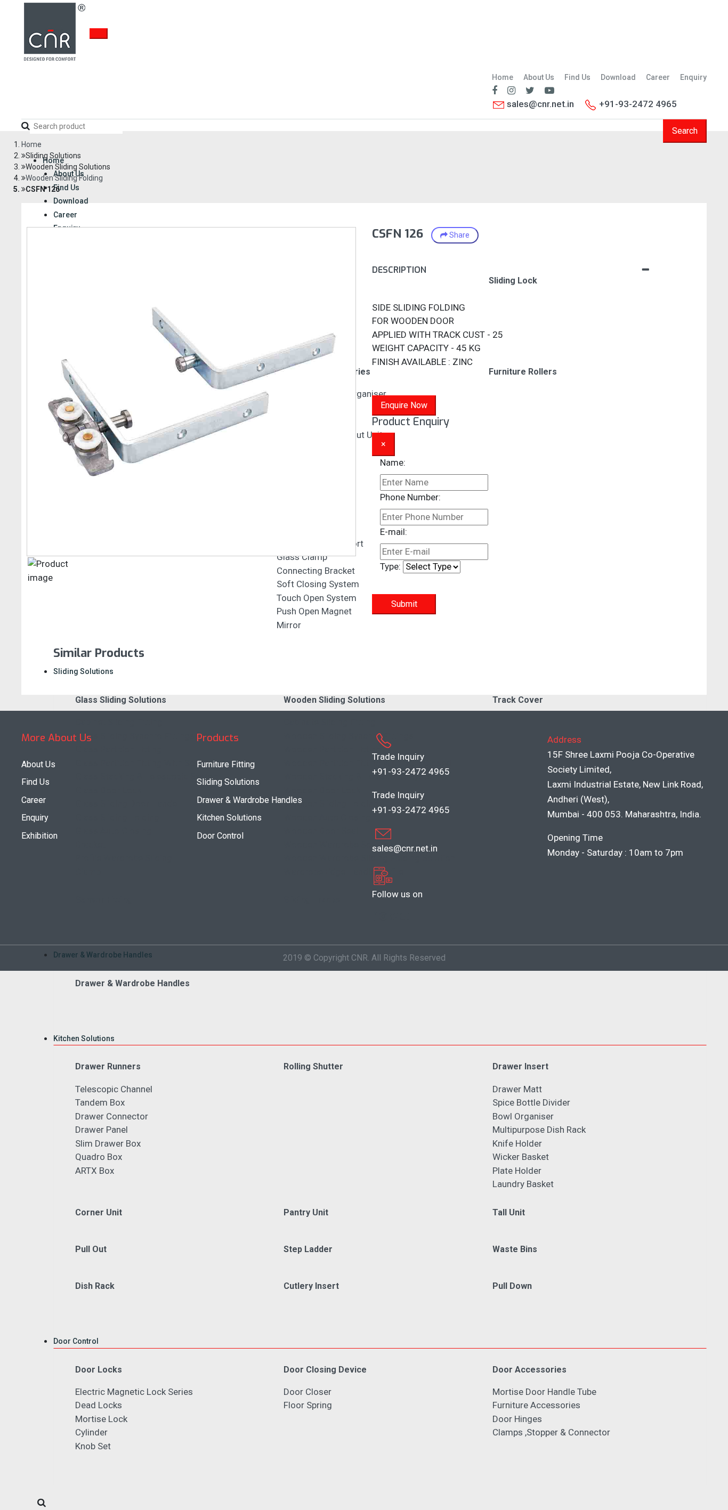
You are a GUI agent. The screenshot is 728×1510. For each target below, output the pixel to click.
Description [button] (399, 269)
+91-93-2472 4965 (411, 771)
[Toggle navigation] (99, 33)
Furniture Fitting (226, 764)
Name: (393, 462)
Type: (390, 566)
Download (618, 77)
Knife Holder (517, 1143)
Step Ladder (308, 1249)
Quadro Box (98, 1156)
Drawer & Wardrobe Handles (102, 955)
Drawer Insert (520, 1066)
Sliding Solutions (83, 671)
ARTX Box (94, 1170)
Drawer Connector (111, 1116)
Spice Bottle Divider (531, 1102)
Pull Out (91, 1249)
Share (459, 235)
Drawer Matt (517, 1089)
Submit (404, 604)
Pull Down (512, 1286)
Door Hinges (517, 1419)
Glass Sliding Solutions (120, 700)
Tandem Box (100, 1102)
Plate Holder (516, 1170)
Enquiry (693, 77)
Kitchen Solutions (84, 1038)
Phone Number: (410, 497)
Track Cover (517, 700)
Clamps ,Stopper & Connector (551, 1432)
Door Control (76, 1341)
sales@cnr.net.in (539, 104)
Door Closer (307, 1391)
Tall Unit (508, 1212)
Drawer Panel (101, 1129)
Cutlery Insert (311, 1286)
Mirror (289, 625)
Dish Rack (95, 1286)
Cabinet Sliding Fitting (119, 722)
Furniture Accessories (536, 1405)
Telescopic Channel (113, 1089)
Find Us (577, 77)
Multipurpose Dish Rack (539, 1129)
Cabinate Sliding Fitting (330, 722)
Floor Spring (308, 1405)
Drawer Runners (108, 1066)
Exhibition (39, 836)
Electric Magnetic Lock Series (134, 1391)
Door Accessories (529, 1370)
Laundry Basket (523, 1184)
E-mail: (393, 531)
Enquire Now (404, 405)
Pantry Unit (306, 1212)
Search (685, 131)
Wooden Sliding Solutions (334, 700)
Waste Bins (514, 1249)
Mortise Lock (101, 1419)
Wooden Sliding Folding (64, 178)
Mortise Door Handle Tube (544, 1391)
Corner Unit (98, 1212)
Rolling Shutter (313, 1066)
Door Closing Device (325, 1370)
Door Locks (98, 1370)
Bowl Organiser (523, 1116)
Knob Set (93, 1446)
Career (658, 77)
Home (502, 77)
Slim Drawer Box (108, 1143)
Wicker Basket (520, 1156)
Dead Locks (98, 1405)
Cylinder (91, 1432)
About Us (538, 77)
